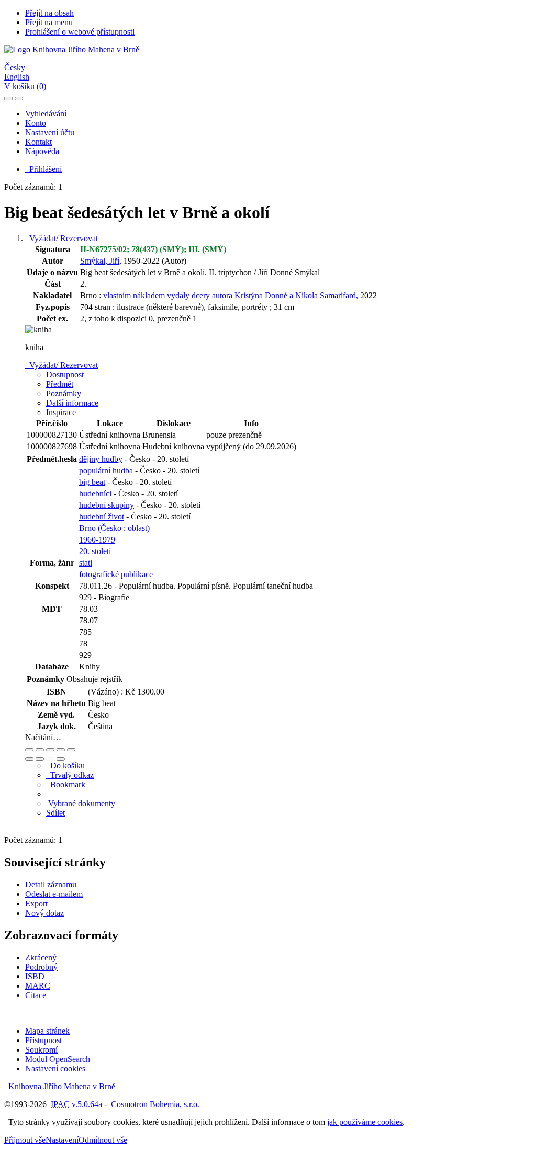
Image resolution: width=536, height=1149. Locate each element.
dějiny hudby (100, 458)
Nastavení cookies (55, 1068)
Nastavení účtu (49, 132)
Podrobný (41, 966)
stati (85, 562)
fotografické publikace (116, 574)
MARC (37, 985)
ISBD (34, 976)
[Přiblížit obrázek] (29, 749)
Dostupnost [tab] (65, 374)
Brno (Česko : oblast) (114, 528)
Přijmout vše (25, 1139)
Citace (35, 995)
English (16, 76)
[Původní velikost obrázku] (50, 749)
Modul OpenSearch (57, 1059)
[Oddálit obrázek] (40, 749)
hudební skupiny (106, 505)
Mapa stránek (47, 1030)
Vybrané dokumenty (80, 803)
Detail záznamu (50, 884)
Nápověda (42, 151)
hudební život (101, 516)
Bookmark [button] (65, 784)
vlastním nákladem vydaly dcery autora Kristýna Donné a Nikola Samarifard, (230, 295)
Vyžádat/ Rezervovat (61, 238)
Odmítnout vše (103, 1139)
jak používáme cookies (365, 1122)
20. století (95, 551)
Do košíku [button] (65, 765)
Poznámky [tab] (63, 393)
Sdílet (55, 812)
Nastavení (62, 1139)
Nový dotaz (44, 912)
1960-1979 (97, 539)
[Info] (71, 749)
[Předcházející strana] (50, 759)
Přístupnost (43, 1040)
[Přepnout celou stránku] (61, 749)
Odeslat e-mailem (54, 894)
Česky (14, 67)
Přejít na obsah (49, 12)
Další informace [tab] (72, 402)
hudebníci (95, 493)
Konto (35, 122)
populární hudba (106, 470)
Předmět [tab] (59, 384)
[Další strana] (61, 759)
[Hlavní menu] (19, 98)
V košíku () (25, 86)
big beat (92, 482)
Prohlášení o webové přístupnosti (80, 31)
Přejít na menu (49, 22)
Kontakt (38, 141)
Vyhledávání (45, 113)
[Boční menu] (8, 98)
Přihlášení (43, 169)
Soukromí (41, 1049)
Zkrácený (41, 957)
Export (36, 903)
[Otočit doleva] (29, 759)
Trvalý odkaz (70, 775)
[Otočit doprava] (40, 759)
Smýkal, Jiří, (100, 260)
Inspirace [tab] (61, 412)
